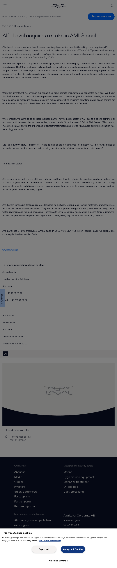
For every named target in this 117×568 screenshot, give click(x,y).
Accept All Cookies (72, 549)
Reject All (44, 549)
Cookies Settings (58, 560)
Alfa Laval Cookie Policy (50, 540)
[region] (58, 548)
